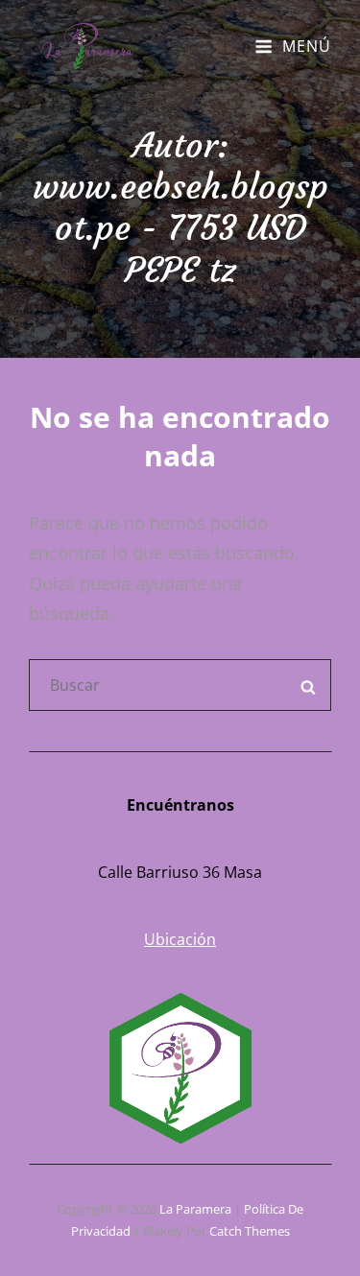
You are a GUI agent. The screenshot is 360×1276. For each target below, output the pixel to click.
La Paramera (195, 1208)
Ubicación (180, 939)
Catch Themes (249, 1231)
